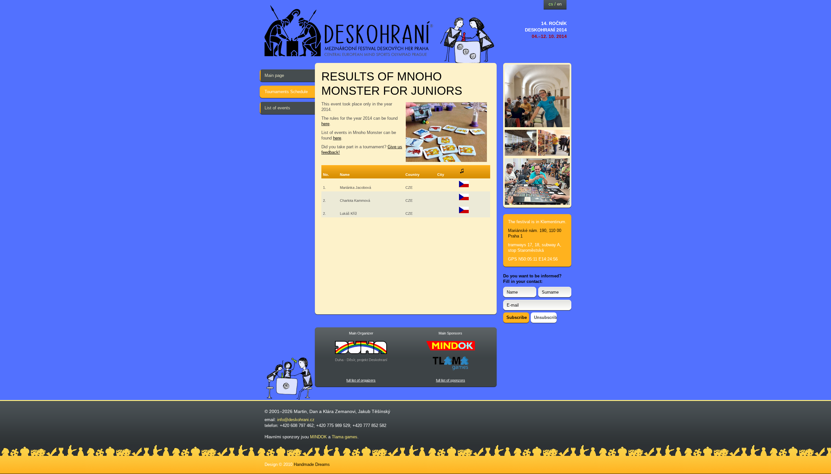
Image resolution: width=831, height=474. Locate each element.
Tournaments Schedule (286, 91)
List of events (277, 107)
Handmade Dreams (312, 464)
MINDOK (318, 436)
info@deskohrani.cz (296, 419)
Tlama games (344, 436)
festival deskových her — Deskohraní (349, 31)
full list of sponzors (450, 380)
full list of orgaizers (361, 380)
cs (551, 4)
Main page (274, 75)
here (325, 123)
